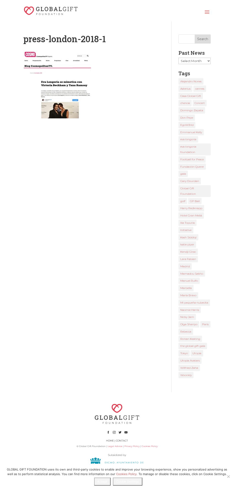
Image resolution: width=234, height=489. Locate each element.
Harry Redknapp (191, 208)
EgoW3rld (187, 125)
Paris (205, 324)
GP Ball (195, 201)
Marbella (186, 288)
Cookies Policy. (127, 474)
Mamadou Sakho (191, 273)
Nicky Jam (187, 317)
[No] (228, 476)
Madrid (185, 266)
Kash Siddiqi (188, 237)
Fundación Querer (192, 166)
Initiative (185, 230)
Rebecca (185, 331)
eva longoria (188, 139)
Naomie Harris (189, 310)
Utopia (196, 353)
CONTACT (122, 440)
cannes (199, 88)
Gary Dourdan (189, 181)
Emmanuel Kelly (191, 132)
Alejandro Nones (191, 81)
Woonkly (186, 375)
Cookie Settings (127, 481)
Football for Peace (192, 159)
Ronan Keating (190, 339)
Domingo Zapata (191, 110)
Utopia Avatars (190, 360)
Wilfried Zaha (189, 367)
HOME (110, 440)
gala (183, 173)
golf (182, 201)
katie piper (187, 244)
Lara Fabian (188, 259)
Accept (102, 481)
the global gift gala (192, 346)
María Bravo (188, 295)
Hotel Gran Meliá (191, 215)
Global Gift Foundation (188, 191)
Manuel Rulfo (189, 280)
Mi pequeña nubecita (194, 302)
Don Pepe (186, 117)
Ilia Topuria (187, 222)
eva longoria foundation (188, 149)
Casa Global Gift (190, 96)
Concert (199, 103)
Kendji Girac (188, 251)
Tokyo (184, 353)
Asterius (185, 88)
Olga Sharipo (188, 324)
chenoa (185, 103)
